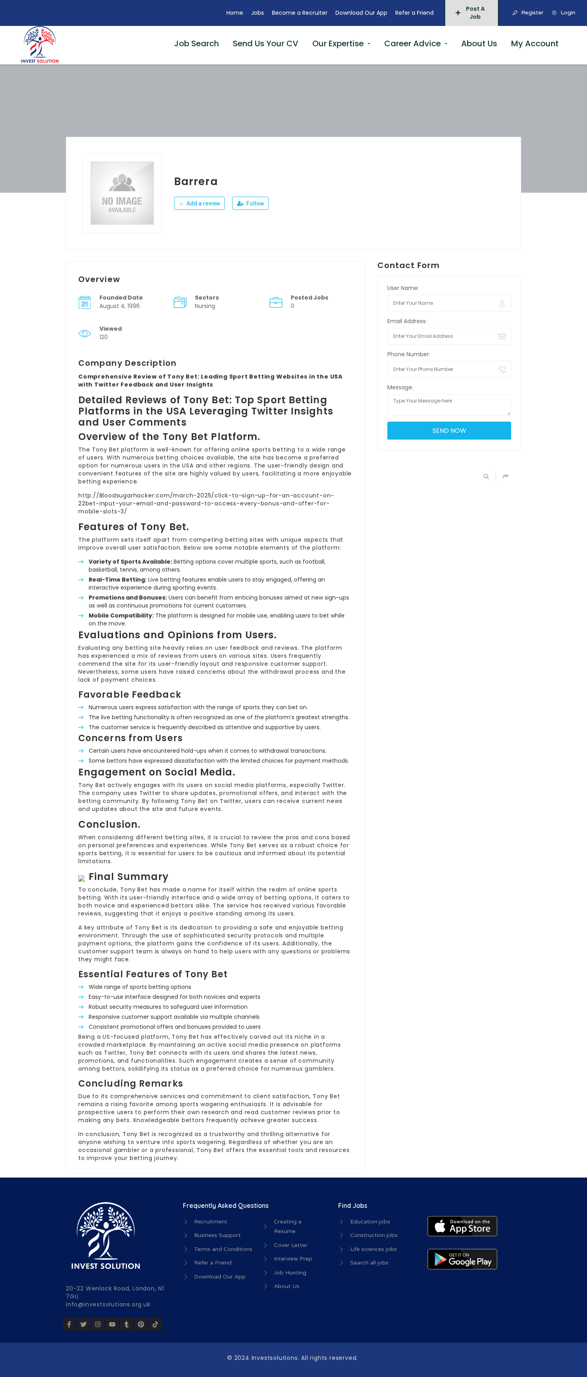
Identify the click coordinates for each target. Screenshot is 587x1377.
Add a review (202, 203)
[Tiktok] (155, 1324)
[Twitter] (83, 1324)
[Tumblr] (126, 1324)
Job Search (196, 43)
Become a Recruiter (299, 13)
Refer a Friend (414, 13)
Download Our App (361, 13)
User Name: (403, 288)
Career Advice (412, 43)
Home (234, 13)
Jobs (257, 13)
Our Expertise (338, 43)
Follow (254, 203)
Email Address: (407, 321)
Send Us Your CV (265, 43)
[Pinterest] (141, 1324)
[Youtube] (112, 1324)
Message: (400, 387)
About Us (479, 43)
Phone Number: (408, 354)
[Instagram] (97, 1324)
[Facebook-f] (69, 1324)
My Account (535, 43)
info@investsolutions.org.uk (108, 1304)
